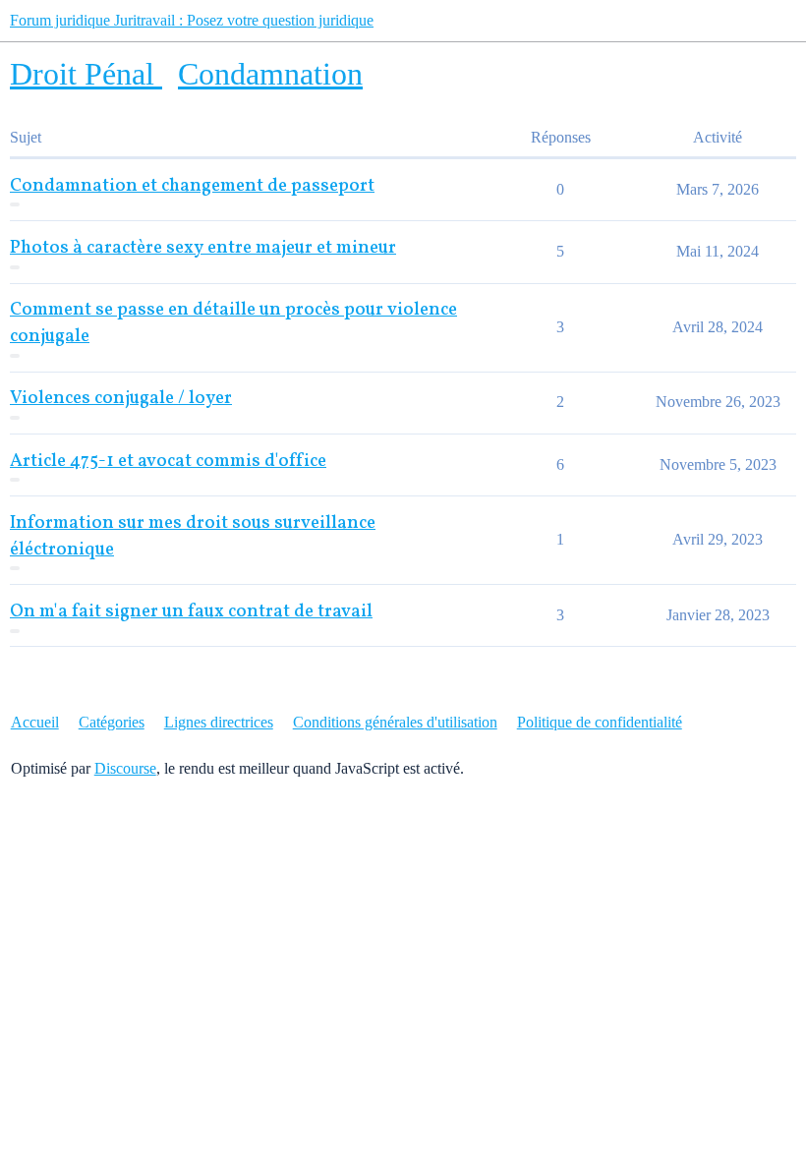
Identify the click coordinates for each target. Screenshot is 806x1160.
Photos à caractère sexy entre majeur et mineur (203, 248)
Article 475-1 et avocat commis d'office (168, 461)
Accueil (35, 722)
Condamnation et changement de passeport (192, 186)
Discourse (125, 768)
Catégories (111, 722)
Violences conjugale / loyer (121, 398)
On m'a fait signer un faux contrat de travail (191, 612)
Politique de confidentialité (599, 722)
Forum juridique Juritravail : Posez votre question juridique (192, 20)
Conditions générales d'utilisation (395, 722)
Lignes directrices (218, 722)
